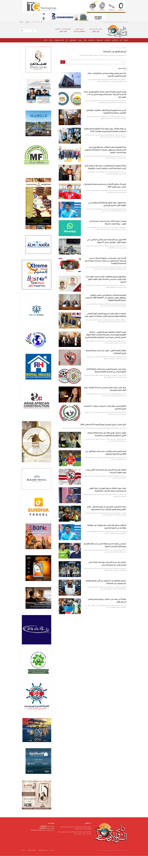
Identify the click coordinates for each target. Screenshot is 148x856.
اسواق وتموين (72, 40)
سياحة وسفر (91, 40)
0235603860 (43, 826)
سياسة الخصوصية (120, 22)
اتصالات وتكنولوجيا (59, 40)
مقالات (45, 40)
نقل (67, 40)
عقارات (85, 40)
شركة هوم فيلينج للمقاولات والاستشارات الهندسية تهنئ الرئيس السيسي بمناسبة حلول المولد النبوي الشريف (106, 279)
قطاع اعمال (107, 40)
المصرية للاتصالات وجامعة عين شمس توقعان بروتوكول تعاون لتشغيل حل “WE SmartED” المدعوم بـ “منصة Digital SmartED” (105, 298)
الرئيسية (126, 40)
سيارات (51, 40)
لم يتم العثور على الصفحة (116, 47)
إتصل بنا (104, 22)
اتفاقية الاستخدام (111, 22)
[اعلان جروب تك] (74, 6)
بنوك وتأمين (115, 40)
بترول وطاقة (100, 40)
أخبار (121, 40)
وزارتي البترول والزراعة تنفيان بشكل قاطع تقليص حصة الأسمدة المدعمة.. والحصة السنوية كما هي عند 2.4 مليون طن (105, 94)
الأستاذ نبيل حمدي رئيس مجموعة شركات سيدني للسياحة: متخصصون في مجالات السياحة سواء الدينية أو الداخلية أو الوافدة (105, 261)
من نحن (126, 22)
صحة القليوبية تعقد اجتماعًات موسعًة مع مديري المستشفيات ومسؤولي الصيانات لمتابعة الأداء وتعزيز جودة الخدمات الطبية (105, 150)
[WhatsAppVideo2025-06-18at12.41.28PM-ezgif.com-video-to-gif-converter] (74, 16)
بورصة (79, 40)
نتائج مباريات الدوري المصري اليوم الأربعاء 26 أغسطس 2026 (103, 425)
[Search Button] (22, 31)
